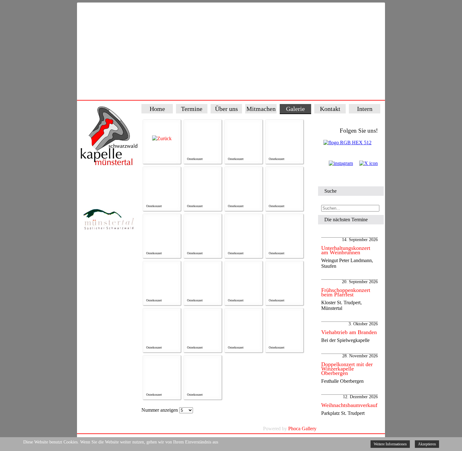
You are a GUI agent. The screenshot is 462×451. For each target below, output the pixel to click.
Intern (364, 108)
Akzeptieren (427, 444)
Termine (191, 108)
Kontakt (330, 108)
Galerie (295, 108)
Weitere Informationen (390, 444)
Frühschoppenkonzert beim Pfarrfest (345, 292)
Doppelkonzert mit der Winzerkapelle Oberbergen (347, 368)
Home (157, 108)
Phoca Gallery (302, 428)
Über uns (226, 108)
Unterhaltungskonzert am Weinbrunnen (345, 250)
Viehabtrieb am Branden (349, 332)
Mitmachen (261, 108)
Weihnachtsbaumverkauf (349, 405)
